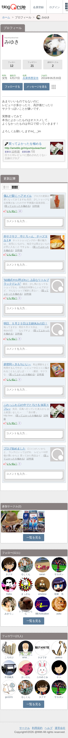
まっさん (25, 594)
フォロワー (32, 64)
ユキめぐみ (42, 677)
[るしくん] (25, 564)
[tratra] (9, 584)
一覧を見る (33, 537)
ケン (59, 677)
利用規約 (37, 727)
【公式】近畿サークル (34, 529)
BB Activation (42, 614)
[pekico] (59, 648)
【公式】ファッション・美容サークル (12, 529)
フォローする (12, 86)
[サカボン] (59, 564)
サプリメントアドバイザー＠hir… (25, 655)
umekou (42, 594)
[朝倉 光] (59, 584)
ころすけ (9, 657)
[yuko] (59, 604)
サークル (24, 727)
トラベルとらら (25, 612)
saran (42, 574)
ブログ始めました (15, 448)
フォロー (11, 64)
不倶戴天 (9, 677)
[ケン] (59, 667)
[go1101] (9, 687)
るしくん (25, 574)
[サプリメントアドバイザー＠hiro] (25, 648)
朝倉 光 (58, 594)
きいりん (25, 677)
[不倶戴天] (9, 667)
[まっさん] (25, 584)
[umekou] (42, 584)
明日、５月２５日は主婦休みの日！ (26, 323)
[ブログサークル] (13, 6)
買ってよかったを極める (17, 206)
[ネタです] (42, 648)
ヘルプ (49, 727)
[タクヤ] (9, 564)
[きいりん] (25, 667)
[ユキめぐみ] (42, 667)
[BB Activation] (42, 604)
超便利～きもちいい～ (17, 364)
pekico (59, 657)
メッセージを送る (36, 86)
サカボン (58, 574)
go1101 (9, 697)
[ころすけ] (9, 648)
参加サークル (52, 64)
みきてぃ (9, 614)
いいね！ (12, 211)
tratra (9, 594)
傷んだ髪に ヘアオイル (18, 195)
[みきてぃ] (9, 604)
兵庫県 (27, 78)
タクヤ (9, 574)
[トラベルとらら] (25, 604)
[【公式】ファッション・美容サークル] (12, 521)
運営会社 (60, 727)
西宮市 (35, 78)
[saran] (42, 564)
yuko (58, 614)
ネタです (42, 657)
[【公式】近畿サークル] (34, 521)
